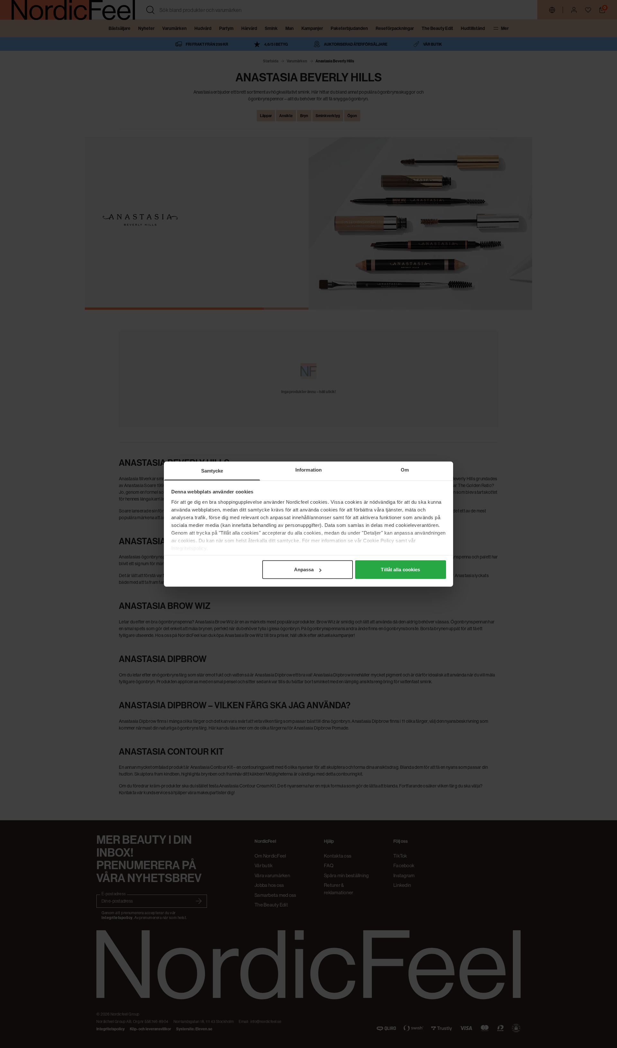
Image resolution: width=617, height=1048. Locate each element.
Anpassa (304, 569)
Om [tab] (405, 470)
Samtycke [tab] (212, 470)
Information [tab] (308, 470)
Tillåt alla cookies (400, 569)
